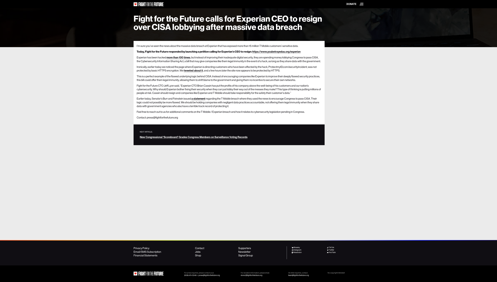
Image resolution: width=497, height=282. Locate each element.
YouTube (332, 252)
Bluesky (297, 247)
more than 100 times (178, 57)
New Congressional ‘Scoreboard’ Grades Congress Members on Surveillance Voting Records (193, 137)
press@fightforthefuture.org (209, 275)
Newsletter (244, 251)
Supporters (244, 248)
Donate (351, 4)
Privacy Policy (141, 248)
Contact (199, 248)
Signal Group (245, 255)
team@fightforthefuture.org (298, 275)
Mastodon (298, 252)
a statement (198, 98)
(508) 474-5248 (190, 275)
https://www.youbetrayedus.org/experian (276, 51)
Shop (198, 255)
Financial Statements (145, 255)
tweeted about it (193, 70)
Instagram (297, 250)
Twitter (331, 250)
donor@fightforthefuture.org (251, 275)
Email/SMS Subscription (147, 251)
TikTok (331, 247)
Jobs (197, 251)
